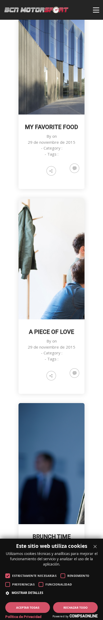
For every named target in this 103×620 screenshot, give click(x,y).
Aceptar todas (27, 607)
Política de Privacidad (23, 616)
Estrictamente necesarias (34, 576)
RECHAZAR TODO (75, 607)
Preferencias (23, 584)
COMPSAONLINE (83, 616)
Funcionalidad (58, 584)
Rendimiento (78, 576)
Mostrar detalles (27, 593)
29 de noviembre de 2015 (51, 142)
